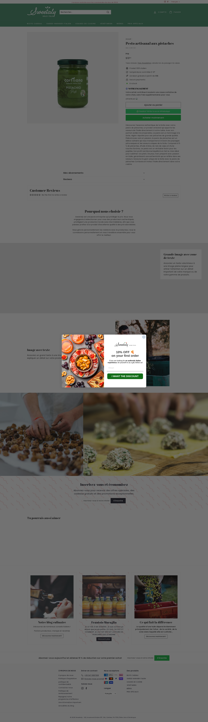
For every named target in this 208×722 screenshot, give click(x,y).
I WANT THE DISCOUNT (125, 376)
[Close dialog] (144, 337)
